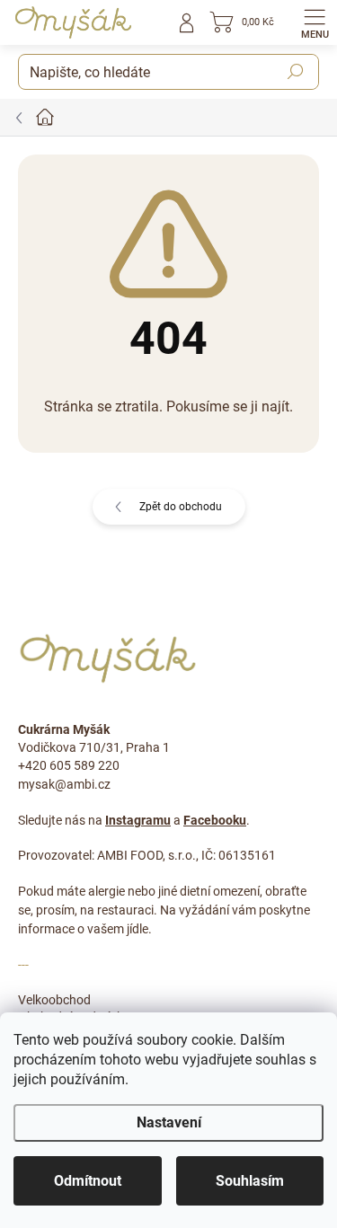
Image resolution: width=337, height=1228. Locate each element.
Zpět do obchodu (180, 506)
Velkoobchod (54, 1000)
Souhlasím (250, 1180)
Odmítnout (87, 1180)
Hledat (295, 72)
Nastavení (169, 1122)
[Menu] (314, 22)
